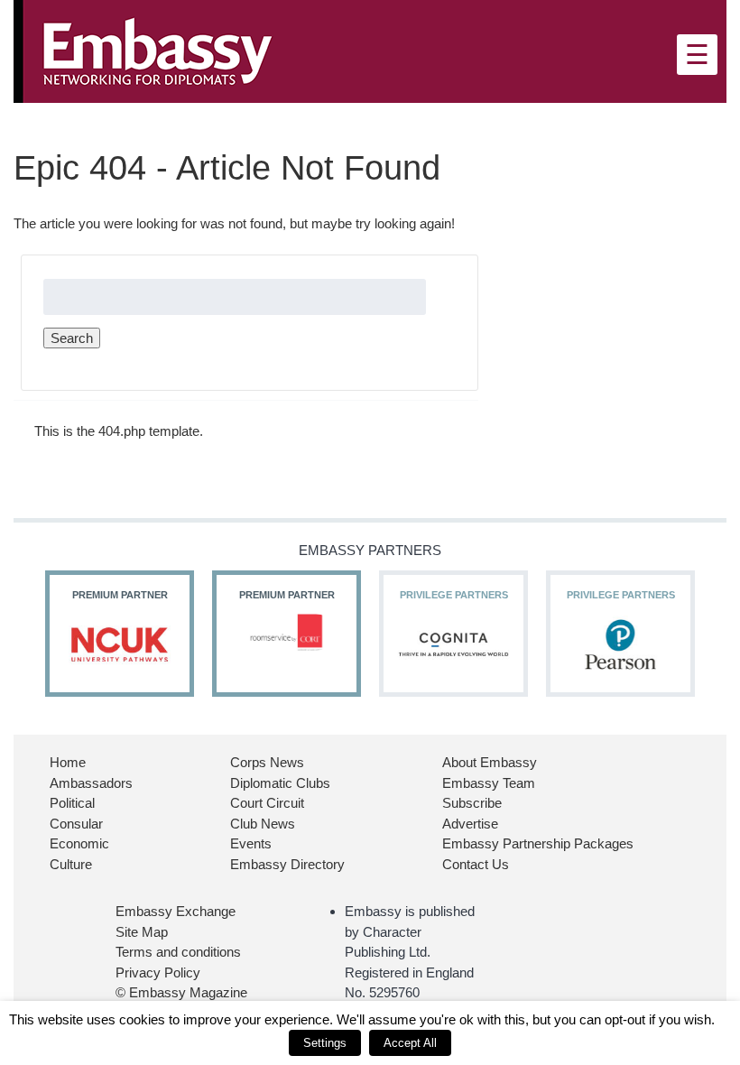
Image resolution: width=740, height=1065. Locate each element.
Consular (76, 823)
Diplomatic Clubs (280, 783)
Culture (71, 864)
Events (251, 843)
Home (68, 762)
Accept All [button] (410, 1043)
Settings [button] (325, 1043)
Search (72, 338)
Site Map (142, 932)
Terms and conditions (178, 951)
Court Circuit (267, 802)
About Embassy (489, 762)
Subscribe (472, 802)
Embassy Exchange (176, 911)
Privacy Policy (158, 972)
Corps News (267, 762)
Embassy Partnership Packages (538, 843)
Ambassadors (91, 783)
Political (72, 802)
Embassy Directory (287, 864)
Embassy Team (488, 783)
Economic (79, 843)
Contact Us (475, 864)
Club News (262, 823)
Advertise (470, 823)
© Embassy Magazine (181, 992)
